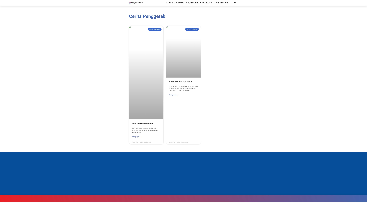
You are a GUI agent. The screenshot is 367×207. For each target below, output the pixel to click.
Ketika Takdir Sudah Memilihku (142, 124)
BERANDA (169, 3)
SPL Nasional (179, 3)
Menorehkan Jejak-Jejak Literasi (180, 82)
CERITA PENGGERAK (221, 3)
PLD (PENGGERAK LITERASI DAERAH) (199, 3)
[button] (235, 2)
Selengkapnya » (136, 137)
